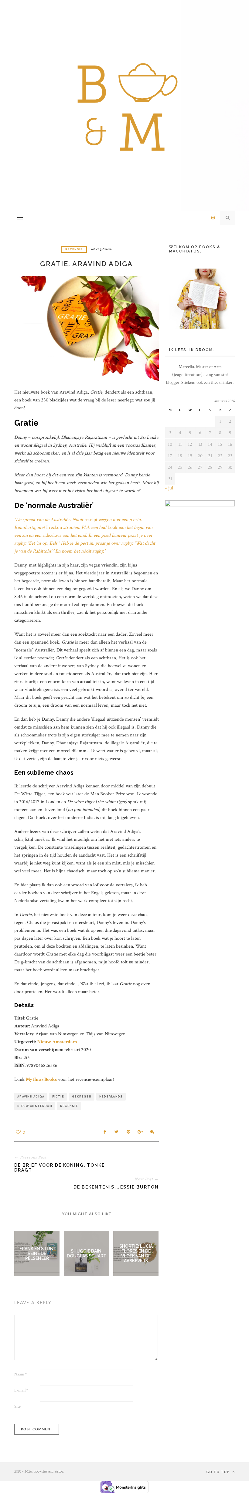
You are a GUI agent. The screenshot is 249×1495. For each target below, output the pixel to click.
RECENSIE (74, 249)
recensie (69, 1106)
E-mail (21, 1390)
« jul (169, 488)
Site (17, 1406)
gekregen (81, 1096)
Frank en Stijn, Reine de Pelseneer (36, 1253)
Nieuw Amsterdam (57, 1042)
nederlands (111, 1096)
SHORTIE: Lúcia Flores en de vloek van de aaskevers (136, 1253)
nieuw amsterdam (34, 1106)
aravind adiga (30, 1096)
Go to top (218, 1472)
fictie (58, 1096)
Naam (20, 1374)
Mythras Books (41, 1079)
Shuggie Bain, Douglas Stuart (86, 1253)
